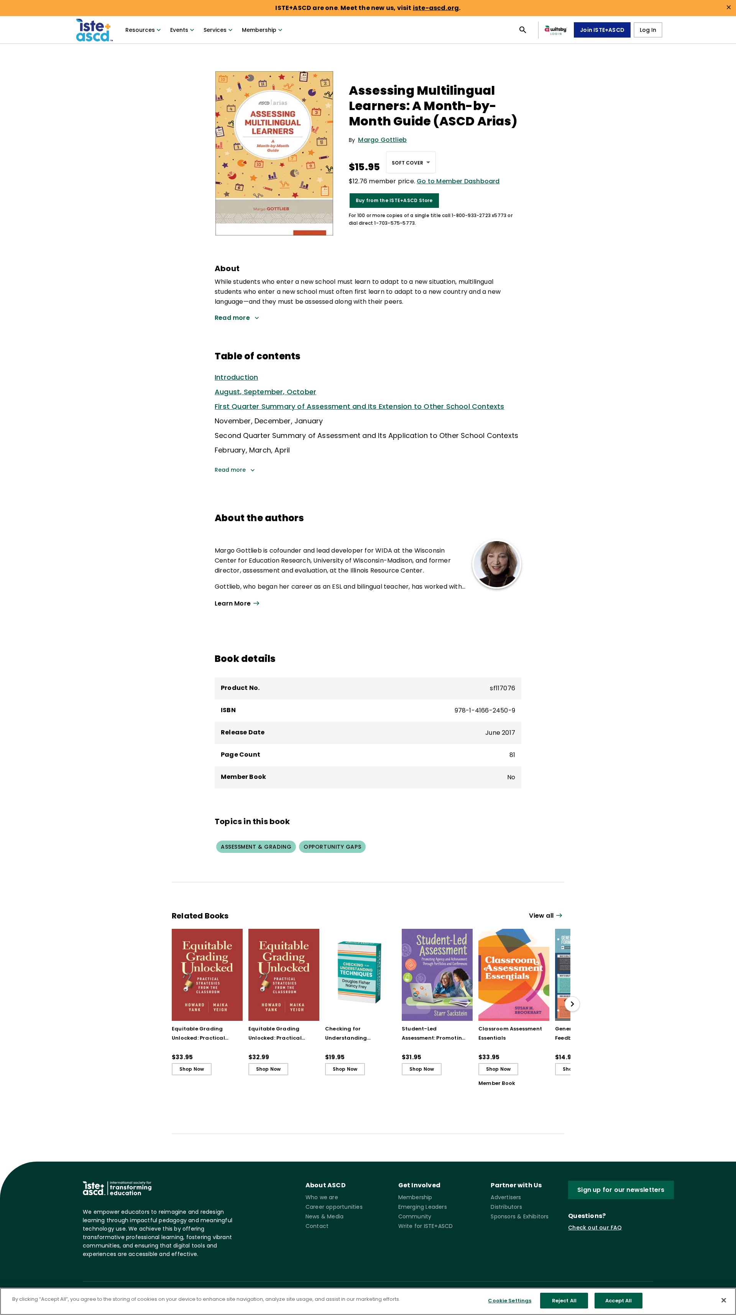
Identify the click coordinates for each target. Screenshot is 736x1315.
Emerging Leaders (422, 1207)
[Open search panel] (522, 30)
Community (415, 1216)
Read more (230, 470)
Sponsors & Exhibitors (520, 1216)
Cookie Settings (509, 1300)
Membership (259, 30)
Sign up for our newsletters (620, 1189)
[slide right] (572, 1004)
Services (215, 30)
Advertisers (506, 1197)
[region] (368, 1301)
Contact (317, 1226)
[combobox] (410, 162)
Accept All (618, 1300)
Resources (140, 30)
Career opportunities (334, 1207)
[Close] (723, 1300)
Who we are (322, 1197)
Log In (648, 30)
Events (179, 30)
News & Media (324, 1216)
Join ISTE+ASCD (602, 30)
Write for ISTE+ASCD (425, 1226)
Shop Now (191, 1069)
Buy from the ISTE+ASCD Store (394, 200)
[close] (728, 7)
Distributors (506, 1207)
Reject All (564, 1300)
